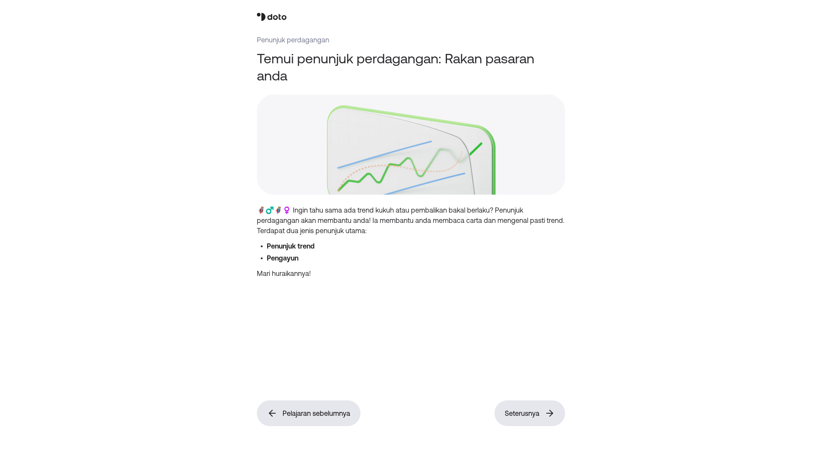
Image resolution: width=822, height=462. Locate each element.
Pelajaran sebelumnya (316, 413)
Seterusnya (522, 413)
